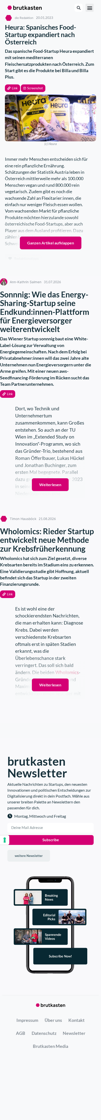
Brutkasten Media (50, 1046)
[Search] (79, 8)
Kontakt (76, 1020)
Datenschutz (44, 1033)
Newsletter (74, 1033)
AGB (20, 1033)
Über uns (53, 1020)
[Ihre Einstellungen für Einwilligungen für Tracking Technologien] (4, 840)
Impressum (27, 1020)
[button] (12, 88)
